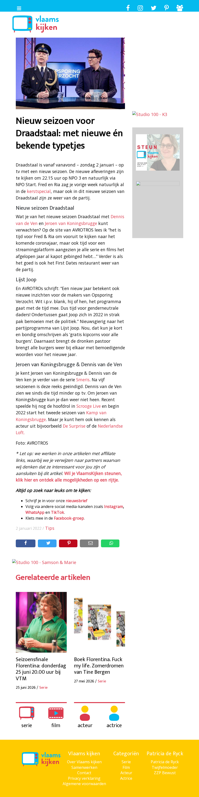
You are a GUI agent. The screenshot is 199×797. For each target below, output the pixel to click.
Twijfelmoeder (165, 767)
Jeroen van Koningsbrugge (71, 223)
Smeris (83, 379)
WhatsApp (34, 512)
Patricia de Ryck (165, 761)
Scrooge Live (88, 406)
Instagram (113, 506)
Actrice (126, 778)
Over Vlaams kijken (84, 761)
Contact (84, 772)
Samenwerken (84, 767)
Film (126, 767)
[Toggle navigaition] (17, 7)
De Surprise (74, 426)
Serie (126, 761)
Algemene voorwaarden (84, 783)
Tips (49, 528)
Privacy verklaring (84, 778)
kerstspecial (39, 191)
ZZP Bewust (165, 772)
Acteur (126, 772)
